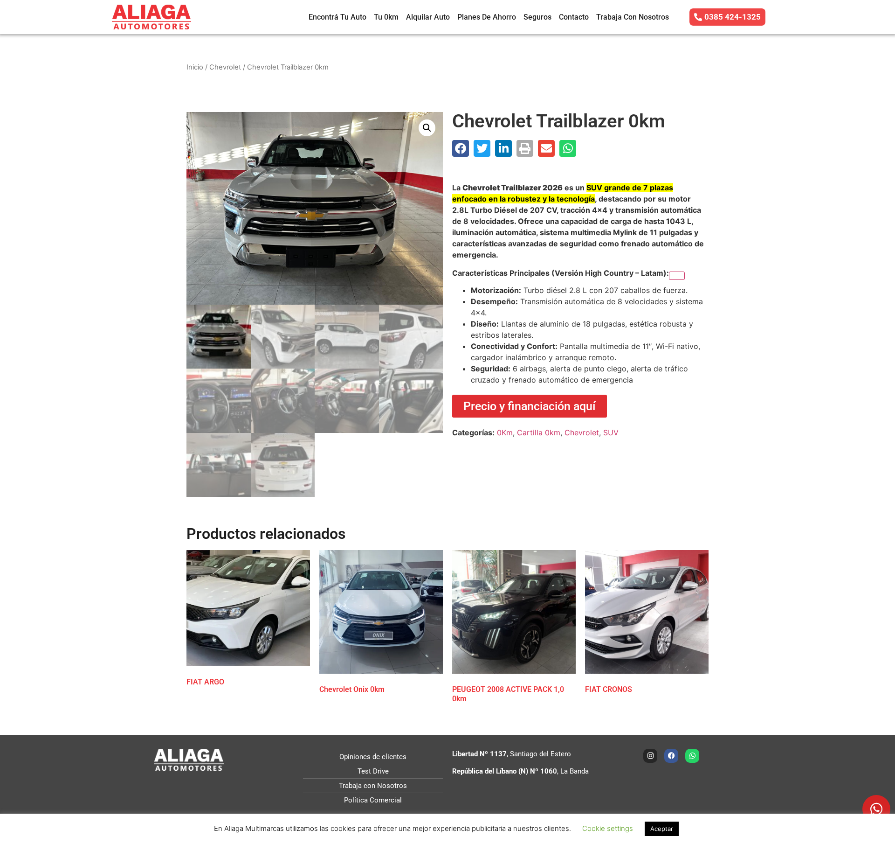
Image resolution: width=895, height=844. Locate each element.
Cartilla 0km (538, 432)
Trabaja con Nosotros (632, 17)
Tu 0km (386, 17)
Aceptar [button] (661, 828)
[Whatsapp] (692, 756)
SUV (611, 432)
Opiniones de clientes (372, 757)
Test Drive (373, 771)
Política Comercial (373, 800)
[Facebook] (671, 756)
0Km (505, 432)
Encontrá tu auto (337, 17)
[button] (427, 127)
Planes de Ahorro (486, 17)
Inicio (194, 67)
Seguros (537, 17)
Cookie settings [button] (607, 828)
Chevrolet (225, 67)
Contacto (574, 17)
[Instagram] (650, 756)
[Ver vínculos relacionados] (677, 276)
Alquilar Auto (428, 17)
